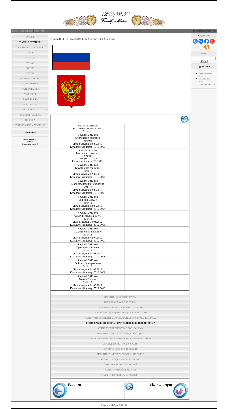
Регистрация (27, 30)
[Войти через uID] (195, 41)
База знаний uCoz (207, 84)
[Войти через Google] (201, 47)
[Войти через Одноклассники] (206, 47)
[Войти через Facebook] (206, 41)
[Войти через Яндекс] (212, 41)
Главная (16, 30)
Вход (36, 30)
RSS (42, 30)
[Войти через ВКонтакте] (200, 41)
